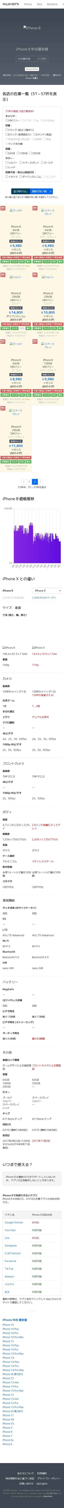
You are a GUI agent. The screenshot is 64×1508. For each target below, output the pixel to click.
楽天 (7, 1292)
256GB (36, 153)
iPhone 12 (8, 1394)
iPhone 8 (7, 1431)
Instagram (11, 1245)
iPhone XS (8, 1423)
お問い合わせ (26, 1483)
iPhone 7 (7, 1436)
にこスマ (51, 176)
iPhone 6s (8, 1440)
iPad (39, 4)
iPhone (28, 4)
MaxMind (48, 1496)
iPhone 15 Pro (10, 1349)
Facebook (10, 1261)
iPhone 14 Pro (11, 1366)
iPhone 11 (8, 1415)
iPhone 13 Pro (10, 1386)
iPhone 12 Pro (10, 1403)
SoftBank (49, 120)
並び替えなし (20, 191)
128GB (23, 153)
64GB (11, 153)
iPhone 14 (8, 1357)
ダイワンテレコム (31, 176)
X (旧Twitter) (13, 1253)
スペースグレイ (30, 162)
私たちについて (25, 1473)
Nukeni (11, 4)
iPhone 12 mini (11, 1398)
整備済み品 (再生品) (19, 139)
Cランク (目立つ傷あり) (21, 130)
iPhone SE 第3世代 (13, 1374)
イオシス (13, 176)
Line (7, 1237)
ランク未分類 (15, 143)
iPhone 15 (8, 1341)
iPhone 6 (7, 1444)
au (37, 120)
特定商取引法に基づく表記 (19, 1478)
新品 (48, 139)
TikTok (9, 1268)
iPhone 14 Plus (11, 1361)
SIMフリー (14, 120)
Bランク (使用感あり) (19, 134)
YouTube (10, 1230)
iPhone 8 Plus (32, 69)
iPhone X (7, 1427)
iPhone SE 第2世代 (13, 1411)
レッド (11, 167)
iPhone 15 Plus (11, 1345)
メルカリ (9, 1284)
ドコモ (27, 120)
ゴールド (48, 162)
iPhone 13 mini (11, 1382)
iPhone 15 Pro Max (13, 1353)
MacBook (52, 4)
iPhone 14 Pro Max (13, 1370)
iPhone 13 (8, 1378)
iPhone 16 (8, 1324)
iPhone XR (8, 1419)
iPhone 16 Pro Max (13, 1337)
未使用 (37, 139)
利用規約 (42, 1473)
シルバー (13, 162)
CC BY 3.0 (52, 1493)
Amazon (9, 1276)
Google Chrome (14, 1222)
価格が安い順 (39, 191)
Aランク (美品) (43, 134)
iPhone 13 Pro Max (13, 1390)
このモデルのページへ (44, 597)
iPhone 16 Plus (11, 1329)
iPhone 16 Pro (10, 1333)
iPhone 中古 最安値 (15, 1320)
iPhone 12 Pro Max (13, 1407)
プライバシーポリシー (49, 1478)
